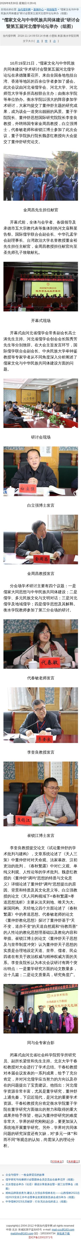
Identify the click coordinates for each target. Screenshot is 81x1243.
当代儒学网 (24, 9)
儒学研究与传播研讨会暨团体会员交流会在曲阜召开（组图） (41, 1179)
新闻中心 (38, 9)
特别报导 (52, 9)
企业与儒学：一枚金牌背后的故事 (25, 1174)
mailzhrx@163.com (22, 1233)
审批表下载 (63, 1233)
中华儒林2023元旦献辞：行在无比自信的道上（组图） (37, 1201)
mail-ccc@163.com (63, 1229)
